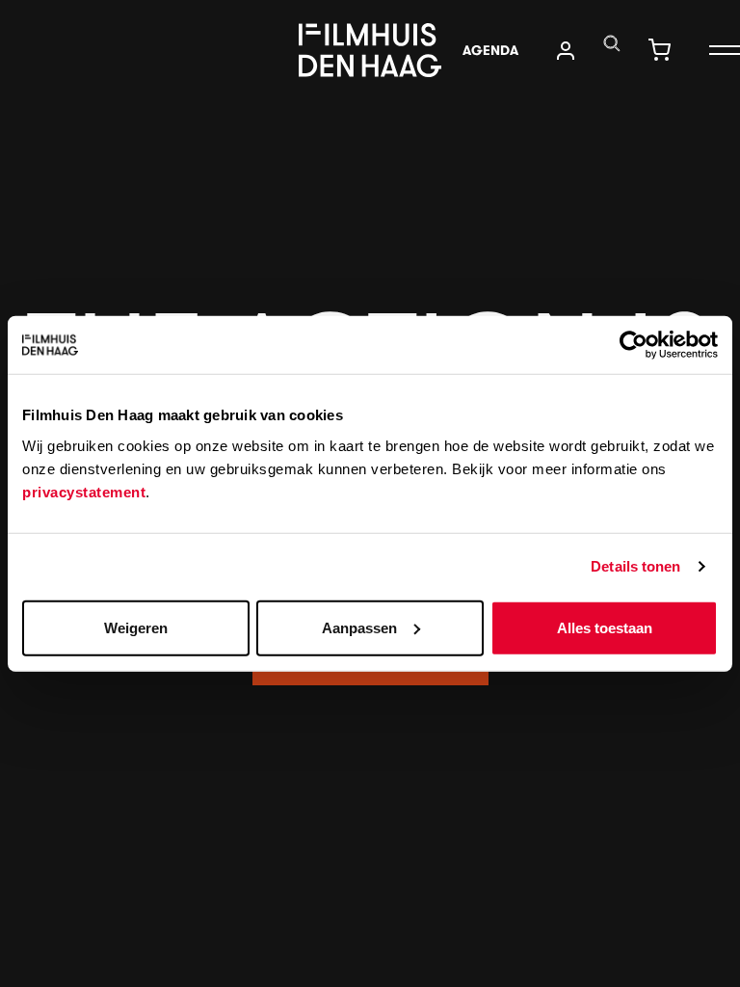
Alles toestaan (604, 627)
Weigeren (136, 627)
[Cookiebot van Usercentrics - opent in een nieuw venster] (633, 345)
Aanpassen (359, 627)
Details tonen (635, 566)
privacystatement (83, 491)
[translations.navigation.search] (612, 43)
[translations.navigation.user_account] (565, 50)
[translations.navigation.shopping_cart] (659, 50)
